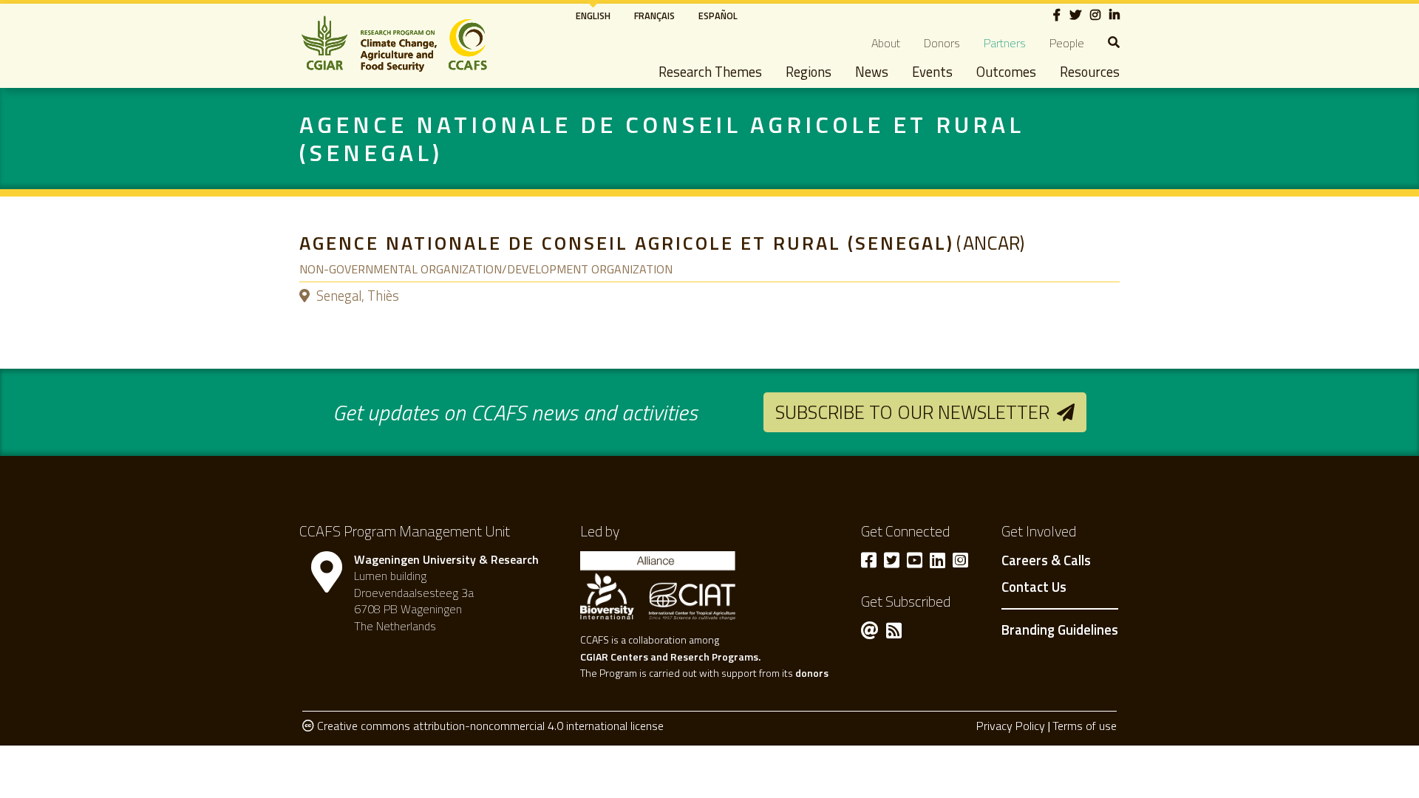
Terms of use (1084, 725)
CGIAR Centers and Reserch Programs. (670, 656)
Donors (942, 43)
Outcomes (1006, 71)
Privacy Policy (1010, 725)
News (871, 71)
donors (811, 673)
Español (718, 15)
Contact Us (1033, 587)
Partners (1005, 43)
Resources (1090, 71)
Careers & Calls (1046, 560)
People (1066, 43)
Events (932, 71)
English (593, 15)
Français (654, 15)
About (885, 43)
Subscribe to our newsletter (912, 412)
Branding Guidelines (1059, 629)
